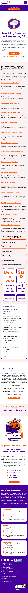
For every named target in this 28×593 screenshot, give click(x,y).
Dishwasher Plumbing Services (11, 93)
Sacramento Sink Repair (9, 338)
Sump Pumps (6, 349)
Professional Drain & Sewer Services (12, 331)
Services (13, 15)
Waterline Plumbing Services (10, 225)
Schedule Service (14, 397)
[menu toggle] (25, 2)
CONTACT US (14, 482)
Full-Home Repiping (8, 314)
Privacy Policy (4, 570)
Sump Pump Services (8, 182)
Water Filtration (7, 354)
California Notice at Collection (8, 576)
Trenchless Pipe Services (9, 122)
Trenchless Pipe (7, 351)
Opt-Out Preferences (6, 581)
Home (7, 15)
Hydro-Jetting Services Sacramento (12, 318)
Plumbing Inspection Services (11, 203)
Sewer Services (7, 343)
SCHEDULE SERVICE (14, 9)
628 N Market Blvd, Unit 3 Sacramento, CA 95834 (14, 536)
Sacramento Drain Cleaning (10, 336)
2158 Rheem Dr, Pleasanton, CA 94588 (14, 519)
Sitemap (3, 573)
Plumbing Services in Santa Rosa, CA (12, 329)
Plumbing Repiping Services (10, 112)
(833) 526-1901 (14, 7)
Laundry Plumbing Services (10, 103)
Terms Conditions (5, 575)
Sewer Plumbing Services (9, 162)
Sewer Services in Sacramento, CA (11, 345)
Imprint (3, 580)
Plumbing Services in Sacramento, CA (12, 327)
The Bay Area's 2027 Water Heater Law (11, 571)
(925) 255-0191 (9, 515)
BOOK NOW (14, 53)
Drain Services (6, 311)
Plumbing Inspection (8, 325)
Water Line (5, 356)
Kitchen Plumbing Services (10, 83)
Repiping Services (7, 334)
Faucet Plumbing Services (9, 143)
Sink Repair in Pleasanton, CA (10, 347)
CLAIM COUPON (9, 295)
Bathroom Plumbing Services (10, 193)
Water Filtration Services (9, 215)
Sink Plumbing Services (9, 172)
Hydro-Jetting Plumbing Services (12, 152)
